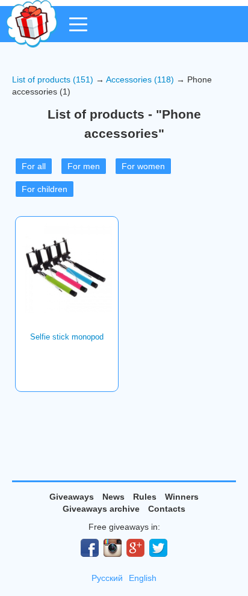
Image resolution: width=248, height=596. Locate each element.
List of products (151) (52, 79)
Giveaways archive (101, 509)
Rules (145, 496)
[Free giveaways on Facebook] (89, 548)
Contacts (166, 509)
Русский (107, 578)
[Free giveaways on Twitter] (158, 548)
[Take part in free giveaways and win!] (32, 24)
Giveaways (71, 496)
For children (44, 189)
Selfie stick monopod (67, 336)
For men (83, 166)
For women (143, 166)
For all (34, 166)
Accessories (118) (140, 79)
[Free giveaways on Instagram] (112, 548)
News (113, 496)
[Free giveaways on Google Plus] (135, 548)
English (143, 578)
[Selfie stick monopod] (67, 268)
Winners (182, 496)
